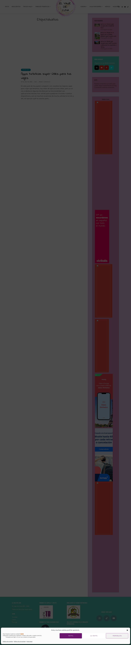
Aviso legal (29, 641)
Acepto (70, 636)
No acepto (93, 636)
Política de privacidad (20, 641)
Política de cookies (8, 641)
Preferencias (117, 636)
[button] (127, 630)
